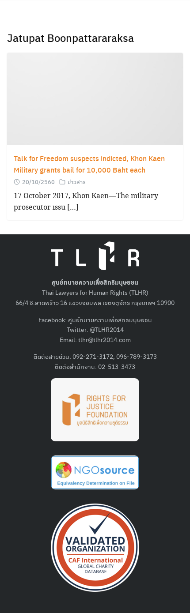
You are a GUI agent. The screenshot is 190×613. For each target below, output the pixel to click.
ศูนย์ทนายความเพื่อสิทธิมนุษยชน (110, 319)
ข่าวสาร (77, 181)
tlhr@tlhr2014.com (104, 339)
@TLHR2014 (107, 329)
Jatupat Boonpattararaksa (70, 37)
